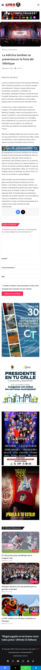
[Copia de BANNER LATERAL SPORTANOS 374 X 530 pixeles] (20, 519)
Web (3, 276)
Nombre (5, 258)
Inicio (5, 50)
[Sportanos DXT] (13, 4)
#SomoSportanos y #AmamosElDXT (20, 652)
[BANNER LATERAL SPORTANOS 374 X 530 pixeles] (20, 465)
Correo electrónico (8, 267)
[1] (20, 356)
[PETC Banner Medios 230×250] (20, 404)
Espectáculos (12, 50)
